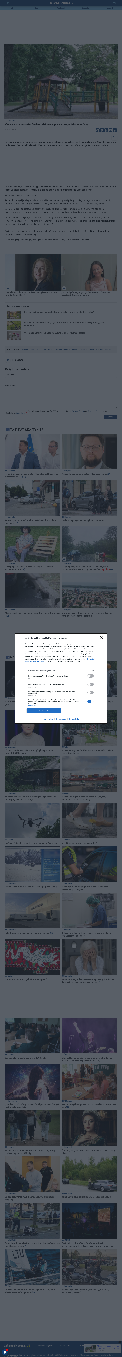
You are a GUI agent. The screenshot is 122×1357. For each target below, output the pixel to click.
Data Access (61, 719)
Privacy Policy (74, 719)
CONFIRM (43, 710)
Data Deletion (47, 719)
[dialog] (61, 679)
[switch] (90, 676)
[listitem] (61, 670)
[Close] (102, 638)
